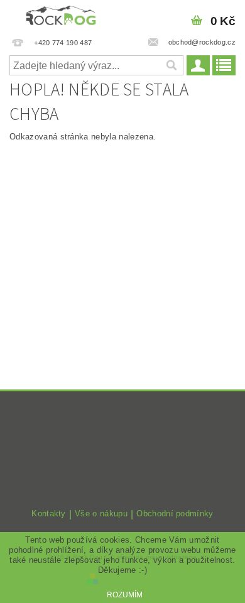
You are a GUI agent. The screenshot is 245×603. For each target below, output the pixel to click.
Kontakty (48, 513)
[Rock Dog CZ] (61, 16)
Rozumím (125, 594)
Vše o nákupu (101, 513)
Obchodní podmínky (174, 513)
